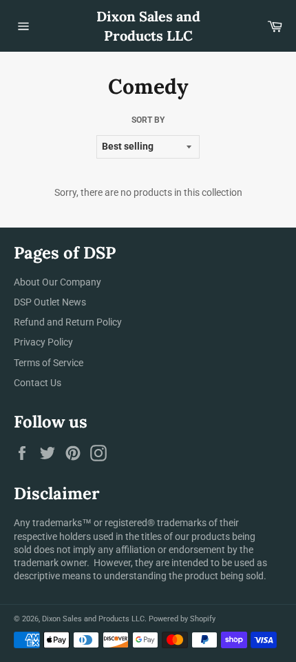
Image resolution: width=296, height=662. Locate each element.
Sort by (148, 120)
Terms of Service (48, 362)
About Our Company (57, 282)
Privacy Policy (43, 342)
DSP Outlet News (50, 302)
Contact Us (37, 382)
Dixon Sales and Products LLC (148, 26)
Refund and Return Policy (68, 322)
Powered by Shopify (182, 618)
